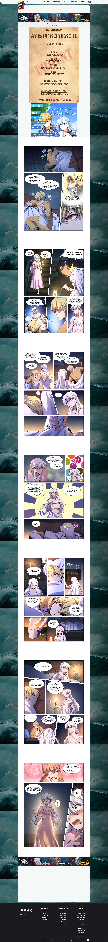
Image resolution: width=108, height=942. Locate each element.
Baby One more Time (63, 924)
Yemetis (81, 934)
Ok (87, 940)
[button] (89, 1)
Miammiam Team (81, 911)
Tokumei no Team (81, 913)
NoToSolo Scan (63, 913)
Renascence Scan (63, 911)
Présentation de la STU (44, 911)
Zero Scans (63, 921)
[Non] (106, 940)
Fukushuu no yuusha (81, 917)
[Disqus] (54, 884)
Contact (82, 1)
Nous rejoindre (73, 1)
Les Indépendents (81, 930)
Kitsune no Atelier (81, 928)
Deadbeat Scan (63, 915)
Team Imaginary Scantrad (81, 915)
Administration (45, 917)
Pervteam (81, 921)
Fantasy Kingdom (81, 924)
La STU (64, 1)
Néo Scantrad (81, 932)
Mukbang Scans (63, 917)
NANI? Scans (63, 919)
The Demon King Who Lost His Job (54, 23)
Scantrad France (45, 915)
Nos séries (46, 1)
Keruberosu (81, 919)
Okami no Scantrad (81, 926)
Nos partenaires (56, 1)
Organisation (44, 919)
